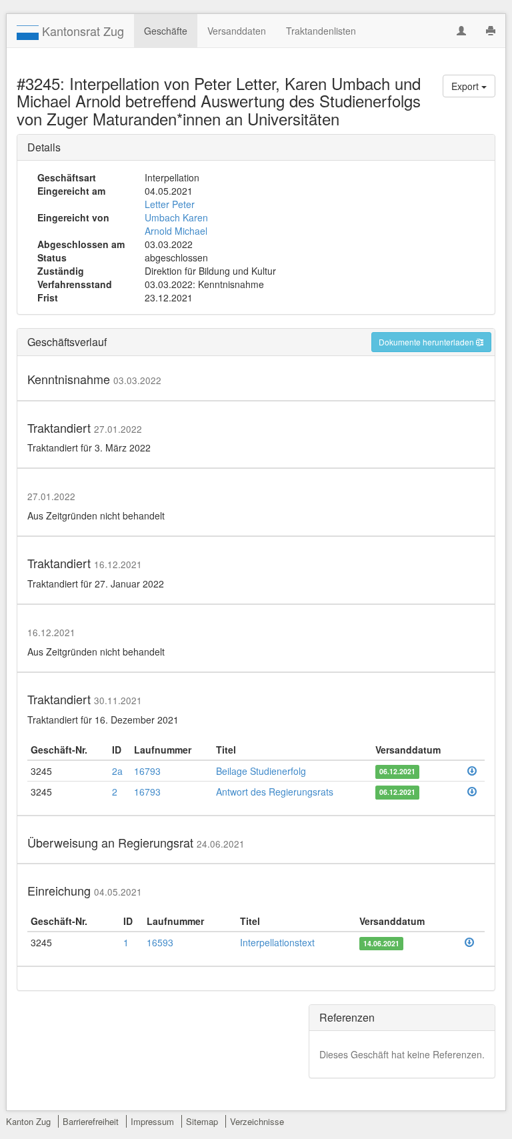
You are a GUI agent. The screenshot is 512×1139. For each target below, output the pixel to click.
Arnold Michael (176, 230)
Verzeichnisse (257, 1121)
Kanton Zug (28, 1121)
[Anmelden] (461, 30)
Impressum (152, 1121)
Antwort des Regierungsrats (274, 791)
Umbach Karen (176, 217)
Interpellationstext (277, 942)
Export (466, 86)
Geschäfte (165, 30)
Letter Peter (170, 204)
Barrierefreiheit (91, 1121)
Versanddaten (236, 30)
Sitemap (202, 1121)
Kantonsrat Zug (81, 30)
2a (117, 771)
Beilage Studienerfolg (261, 771)
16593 (160, 942)
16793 (147, 771)
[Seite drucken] (490, 30)
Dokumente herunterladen (427, 341)
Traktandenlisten (321, 30)
